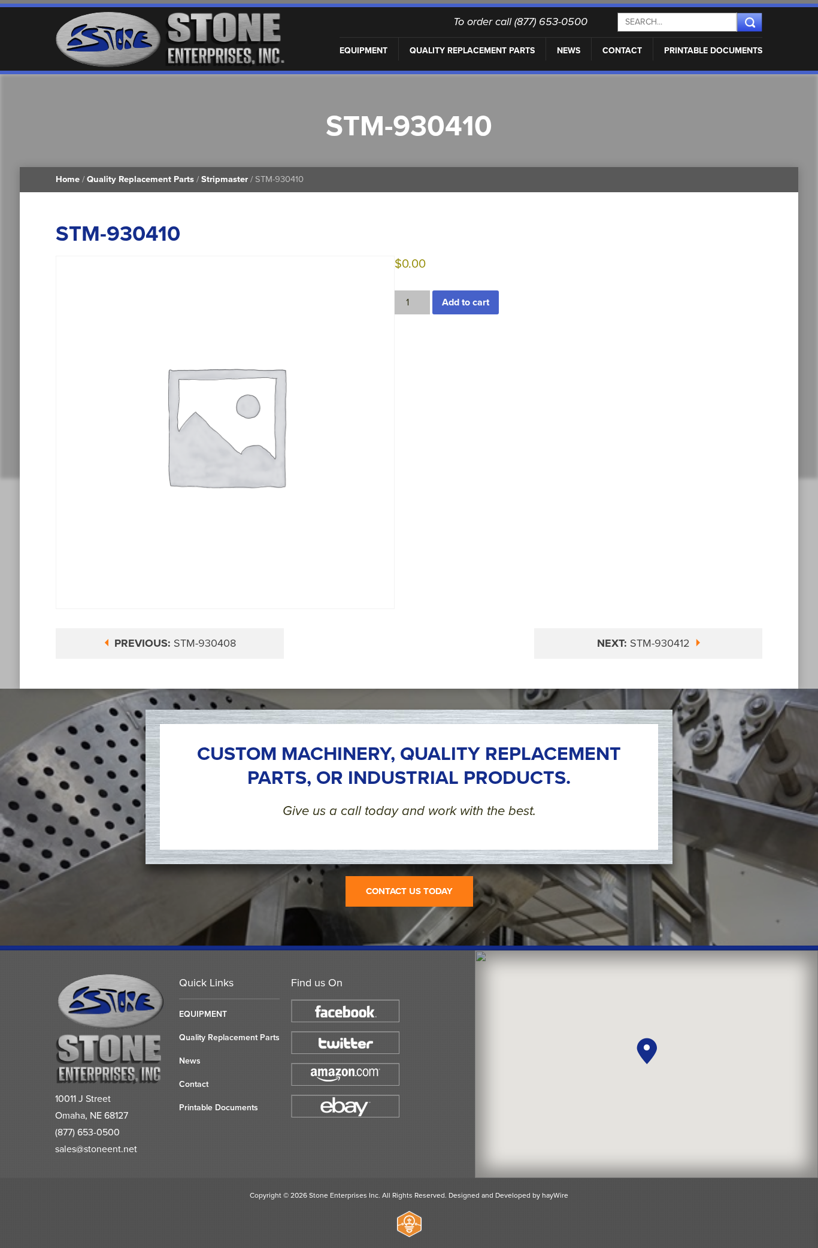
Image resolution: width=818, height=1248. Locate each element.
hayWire (555, 1195)
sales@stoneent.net (96, 1149)
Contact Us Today (409, 891)
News (568, 51)
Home (68, 179)
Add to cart (465, 302)
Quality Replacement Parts (472, 51)
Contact (622, 51)
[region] (646, 1064)
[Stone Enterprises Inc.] (111, 1082)
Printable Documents (713, 51)
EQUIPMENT (363, 51)
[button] (647, 1051)
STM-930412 (645, 643)
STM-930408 (175, 643)
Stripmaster (224, 179)
